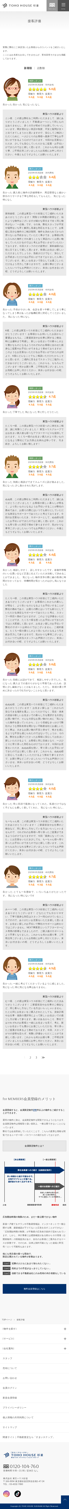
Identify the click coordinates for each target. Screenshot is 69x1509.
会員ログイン (10, 1388)
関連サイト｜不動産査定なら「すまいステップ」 (29, 1437)
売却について (10, 1368)
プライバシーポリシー (14, 1407)
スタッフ (7, 1358)
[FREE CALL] (52, 5)
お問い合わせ (10, 1378)
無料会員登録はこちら (34, 1289)
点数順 (41, 68)
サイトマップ (10, 1427)
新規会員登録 (10, 1397)
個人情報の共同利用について (18, 1417)
